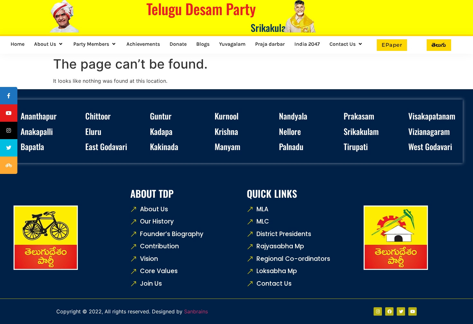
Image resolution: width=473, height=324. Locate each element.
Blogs (202, 44)
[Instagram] (378, 311)
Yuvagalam (232, 44)
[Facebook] (389, 311)
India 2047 (307, 44)
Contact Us (342, 44)
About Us (45, 44)
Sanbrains (196, 311)
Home (17, 44)
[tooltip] (8, 95)
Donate (178, 44)
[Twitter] (401, 311)
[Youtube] (412, 311)
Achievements (143, 44)
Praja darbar (270, 44)
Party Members (91, 44)
